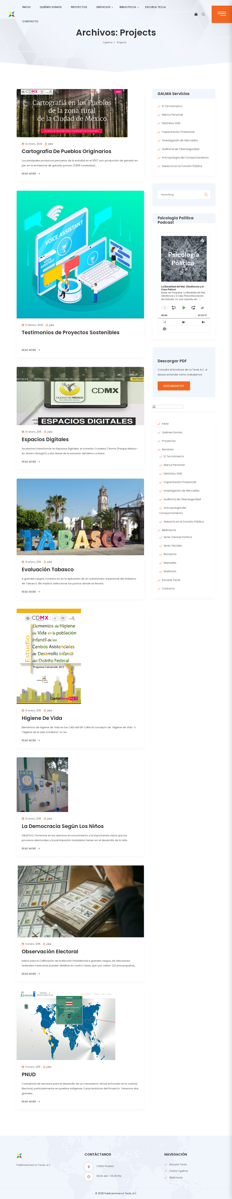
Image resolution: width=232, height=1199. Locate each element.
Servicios (103, 7)
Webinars (170, 571)
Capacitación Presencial (178, 132)
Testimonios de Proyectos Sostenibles (71, 332)
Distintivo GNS (171, 123)
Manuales (170, 563)
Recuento (170, 554)
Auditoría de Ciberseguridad (180, 149)
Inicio (26, 7)
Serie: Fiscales (173, 546)
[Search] (206, 194)
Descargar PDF (173, 386)
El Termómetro (172, 106)
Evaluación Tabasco (48, 569)
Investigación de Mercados (180, 140)
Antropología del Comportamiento (185, 158)
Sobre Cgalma (178, 1171)
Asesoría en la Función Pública (182, 166)
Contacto (30, 21)
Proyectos (79, 7)
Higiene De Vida (42, 718)
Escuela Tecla (155, 7)
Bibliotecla (128, 7)
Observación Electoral (50, 951)
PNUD (29, 1074)
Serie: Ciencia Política (178, 537)
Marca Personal (172, 115)
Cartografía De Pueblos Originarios (66, 151)
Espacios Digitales (45, 439)
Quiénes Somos (51, 7)
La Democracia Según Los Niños (63, 826)
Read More (29, 173)
